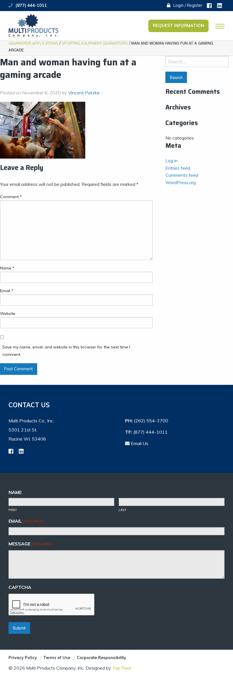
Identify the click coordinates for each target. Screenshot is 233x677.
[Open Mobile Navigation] (219, 26)
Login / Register (187, 5)
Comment (11, 196)
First (13, 510)
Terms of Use (56, 657)
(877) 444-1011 (31, 5)
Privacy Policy (23, 657)
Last (122, 510)
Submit (19, 628)
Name (7, 268)
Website (7, 313)
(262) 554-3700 (151, 420)
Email (6, 290)
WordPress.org (180, 182)
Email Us (139, 443)
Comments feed (181, 175)
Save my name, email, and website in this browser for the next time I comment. (66, 350)
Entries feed (177, 168)
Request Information (178, 25)
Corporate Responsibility (101, 657)
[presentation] (52, 605)
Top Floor (121, 668)
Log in (171, 160)
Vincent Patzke (84, 92)
